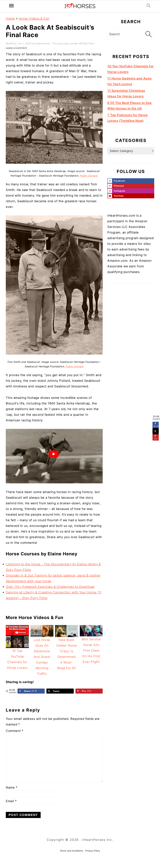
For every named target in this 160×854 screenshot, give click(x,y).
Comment (14, 731)
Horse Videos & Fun (34, 18)
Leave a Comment (16, 47)
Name (11, 787)
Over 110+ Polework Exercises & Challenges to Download (50, 587)
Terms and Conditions (71, 850)
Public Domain (89, 175)
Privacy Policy (92, 850)
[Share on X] (155, 431)
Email (11, 801)
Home (10, 18)
